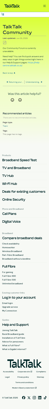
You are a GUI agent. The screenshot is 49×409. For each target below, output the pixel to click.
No (20, 103)
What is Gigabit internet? (14, 349)
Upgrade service (10, 307)
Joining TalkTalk (10, 330)
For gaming (7, 272)
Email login (7, 303)
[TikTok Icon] (45, 397)
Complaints (41, 371)
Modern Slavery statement (23, 388)
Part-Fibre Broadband (12, 255)
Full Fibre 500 (9, 279)
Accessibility (8, 371)
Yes (12, 103)
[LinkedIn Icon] (39, 397)
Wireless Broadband (12, 251)
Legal (7, 377)
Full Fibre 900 (9, 276)
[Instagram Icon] (34, 397)
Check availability (10, 243)
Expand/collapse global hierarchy (2, 14)
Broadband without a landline (16, 258)
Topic (5, 126)
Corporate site (24, 371)
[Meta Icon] (28, 397)
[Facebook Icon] (23, 397)
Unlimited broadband (12, 283)
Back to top (8, 73)
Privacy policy (23, 377)
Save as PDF (4, 42)
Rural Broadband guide (13, 334)
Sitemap (40, 377)
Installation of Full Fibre (13, 337)
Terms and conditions (24, 382)
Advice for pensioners (12, 341)
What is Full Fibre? (11, 345)
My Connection (9, 310)
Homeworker (8, 247)
